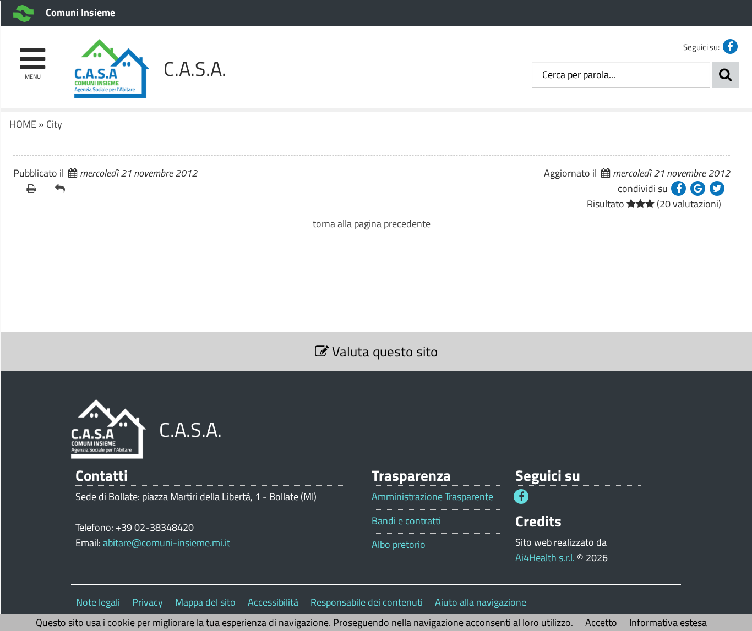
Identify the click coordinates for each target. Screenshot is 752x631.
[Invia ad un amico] (65, 188)
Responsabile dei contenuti (366, 602)
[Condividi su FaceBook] (678, 188)
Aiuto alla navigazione (480, 602)
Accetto (601, 622)
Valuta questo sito (383, 351)
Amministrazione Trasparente (432, 497)
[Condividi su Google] (697, 188)
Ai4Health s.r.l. (545, 557)
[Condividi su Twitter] (717, 188)
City (54, 124)
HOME (22, 124)
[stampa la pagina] (36, 188)
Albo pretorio (399, 545)
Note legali (98, 602)
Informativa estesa (668, 622)
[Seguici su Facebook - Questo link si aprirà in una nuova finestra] (730, 46)
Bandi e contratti (406, 521)
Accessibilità (273, 602)
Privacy (147, 602)
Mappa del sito (205, 602)
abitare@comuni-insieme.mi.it (166, 542)
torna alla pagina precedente (372, 223)
